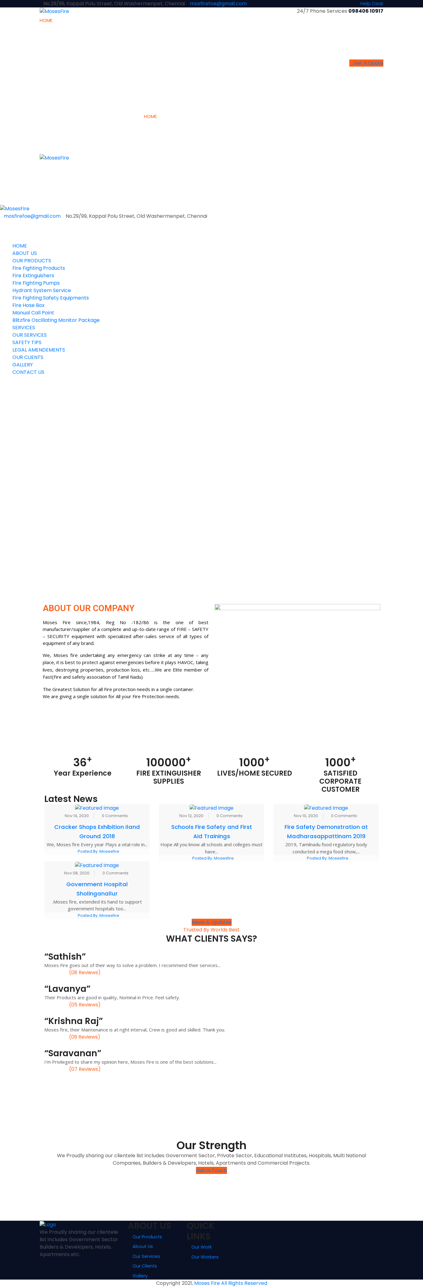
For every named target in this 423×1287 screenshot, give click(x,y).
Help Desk (371, 3)
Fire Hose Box (90, 84)
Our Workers (205, 1257)
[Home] (14, 208)
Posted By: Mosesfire (98, 851)
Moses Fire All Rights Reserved (230, 1283)
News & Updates (212, 922)
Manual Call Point (94, 95)
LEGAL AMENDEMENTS (180, 52)
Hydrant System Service (102, 62)
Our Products (147, 1237)
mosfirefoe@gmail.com (218, 3)
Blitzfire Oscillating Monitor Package (116, 105)
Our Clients (145, 1266)
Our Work (201, 1247)
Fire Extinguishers (94, 41)
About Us (143, 1246)
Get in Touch (211, 1170)
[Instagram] (41, 1261)
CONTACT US (264, 20)
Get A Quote (368, 63)
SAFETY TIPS (170, 41)
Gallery (140, 1276)
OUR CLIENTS (217, 20)
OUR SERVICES (172, 30)
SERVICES (167, 20)
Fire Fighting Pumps (97, 52)
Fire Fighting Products (99, 30)
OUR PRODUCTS (93, 20)
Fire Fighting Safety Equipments (111, 73)
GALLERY (240, 20)
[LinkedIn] (45, 1261)
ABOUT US (63, 20)
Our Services (146, 1256)
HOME (46, 20)
